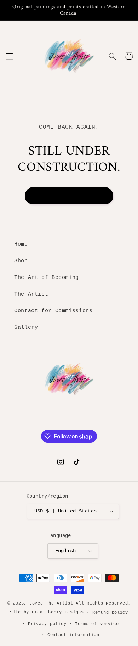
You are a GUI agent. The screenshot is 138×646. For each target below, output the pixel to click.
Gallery (26, 327)
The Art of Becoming (46, 277)
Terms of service (97, 624)
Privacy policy (47, 624)
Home (21, 244)
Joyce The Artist (51, 603)
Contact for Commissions (53, 311)
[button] (9, 56)
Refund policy (110, 612)
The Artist (31, 294)
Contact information (73, 635)
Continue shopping (69, 195)
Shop (21, 261)
